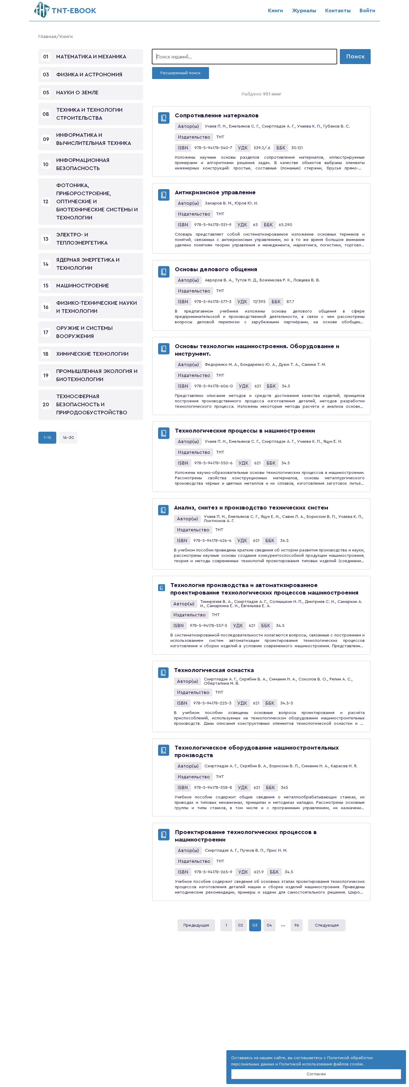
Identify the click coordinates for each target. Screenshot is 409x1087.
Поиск (355, 57)
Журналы (304, 10)
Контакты (338, 10)
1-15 (47, 438)
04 (269, 925)
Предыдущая (196, 925)
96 (296, 925)
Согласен (316, 1074)
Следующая (327, 925)
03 (254, 925)
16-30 (68, 438)
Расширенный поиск (180, 73)
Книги (275, 10)
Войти (367, 10)
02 (240, 925)
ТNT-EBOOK (73, 11)
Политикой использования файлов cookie (321, 1064)
